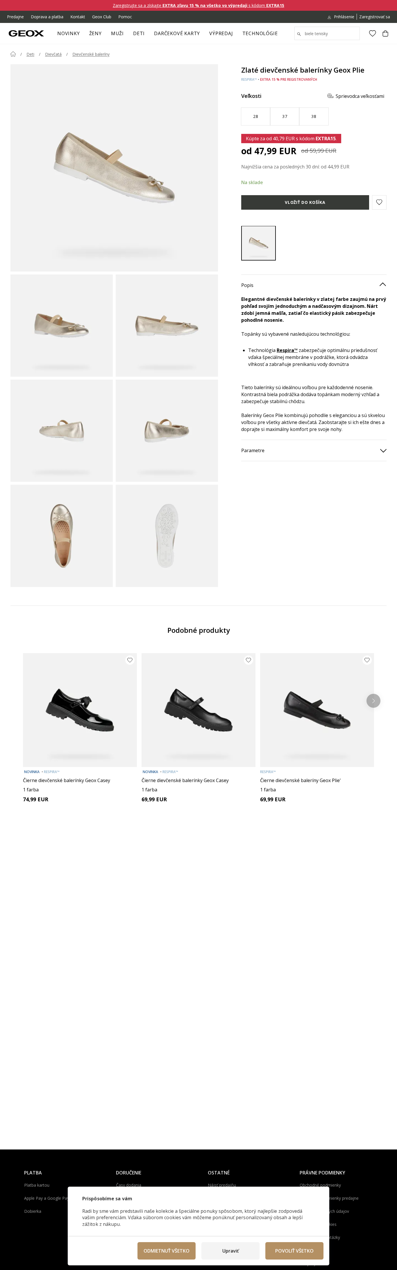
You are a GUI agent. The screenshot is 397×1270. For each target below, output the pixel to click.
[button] (379, 202)
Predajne (15, 16)
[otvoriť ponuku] (104, 35)
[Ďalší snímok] (373, 701)
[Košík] (385, 33)
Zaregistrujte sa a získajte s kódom (198, 5)
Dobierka (32, 1211)
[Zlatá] (258, 243)
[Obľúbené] (372, 33)
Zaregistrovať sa (374, 16)
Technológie (260, 33)
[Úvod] (13, 54)
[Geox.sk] (26, 33)
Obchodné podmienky (320, 1185)
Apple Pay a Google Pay (46, 1198)
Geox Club (101, 16)
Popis (247, 285)
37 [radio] (284, 116)
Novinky (68, 33)
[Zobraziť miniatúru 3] (61, 431)
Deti (139, 33)
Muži (117, 33)
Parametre (252, 450)
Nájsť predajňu (222, 1185)
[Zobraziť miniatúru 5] (61, 536)
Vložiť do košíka (305, 202)
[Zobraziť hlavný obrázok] (114, 168)
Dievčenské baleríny (91, 54)
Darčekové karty (177, 33)
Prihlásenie (344, 16)
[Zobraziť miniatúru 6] (167, 536)
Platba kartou (36, 1185)
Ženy (95, 33)
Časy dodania (128, 1185)
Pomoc (125, 16)
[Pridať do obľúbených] (130, 660)
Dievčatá (53, 54)
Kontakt (77, 16)
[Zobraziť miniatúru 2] (167, 325)
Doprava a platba (47, 16)
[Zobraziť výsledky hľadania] (299, 34)
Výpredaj (221, 33)
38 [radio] (313, 116)
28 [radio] (255, 116)
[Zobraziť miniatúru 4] (167, 431)
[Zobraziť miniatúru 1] (61, 325)
